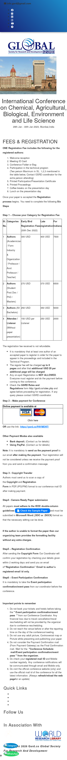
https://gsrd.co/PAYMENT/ (34, 426)
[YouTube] (17, 717)
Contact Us (21, 704)
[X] (8, 717)
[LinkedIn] (14, 717)
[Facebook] (4, 717)
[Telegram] (21, 717)
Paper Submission (20, 133)
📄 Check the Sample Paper (32, 510)
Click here (33, 420)
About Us (19, 697)
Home (18, 694)
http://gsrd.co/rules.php (41, 388)
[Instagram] (11, 717)
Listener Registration (46, 133)
